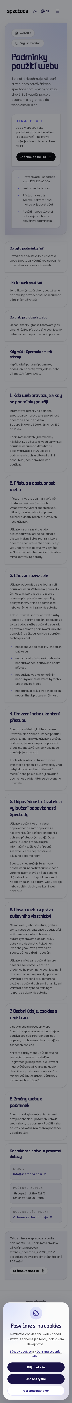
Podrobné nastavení (36, 1391)
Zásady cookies (21, 1351)
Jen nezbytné (36, 1379)
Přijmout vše (36, 1367)
